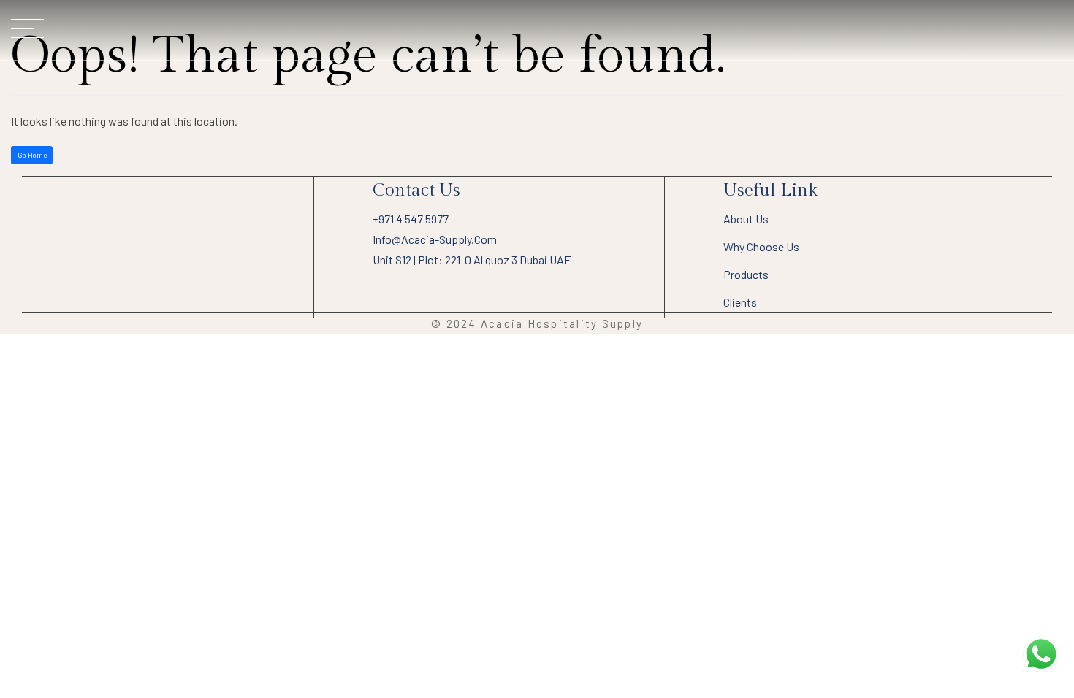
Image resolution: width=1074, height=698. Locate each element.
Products (746, 274)
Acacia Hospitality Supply (562, 323)
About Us (746, 219)
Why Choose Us (761, 246)
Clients (740, 302)
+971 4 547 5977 (411, 219)
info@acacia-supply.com (435, 239)
